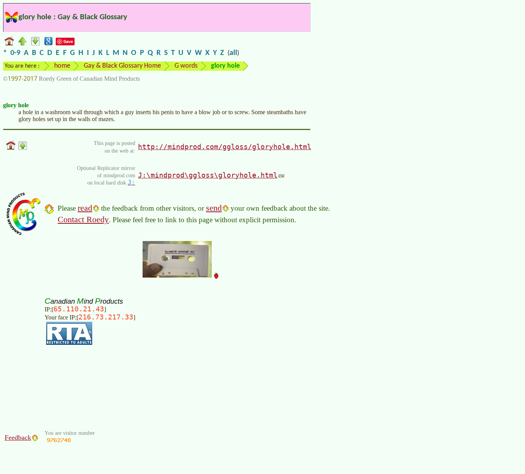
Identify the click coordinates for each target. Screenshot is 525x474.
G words (186, 66)
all (233, 53)
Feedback (18, 437)
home (62, 66)
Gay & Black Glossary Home (122, 66)
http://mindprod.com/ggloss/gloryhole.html (224, 147)
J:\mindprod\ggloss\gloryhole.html (207, 175)
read (85, 208)
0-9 (15, 53)
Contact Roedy (83, 219)
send (214, 208)
